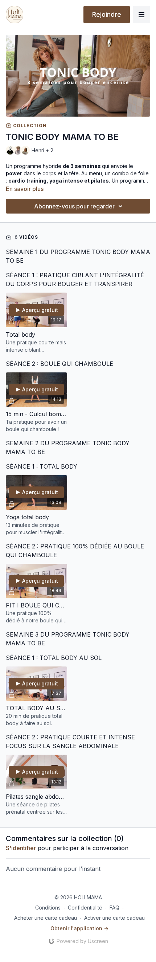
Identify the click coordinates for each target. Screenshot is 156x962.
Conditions (48, 907)
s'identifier (21, 848)
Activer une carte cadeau (114, 918)
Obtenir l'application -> (79, 928)
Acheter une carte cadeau (45, 918)
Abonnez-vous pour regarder (74, 206)
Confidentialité (85, 907)
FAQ (114, 907)
